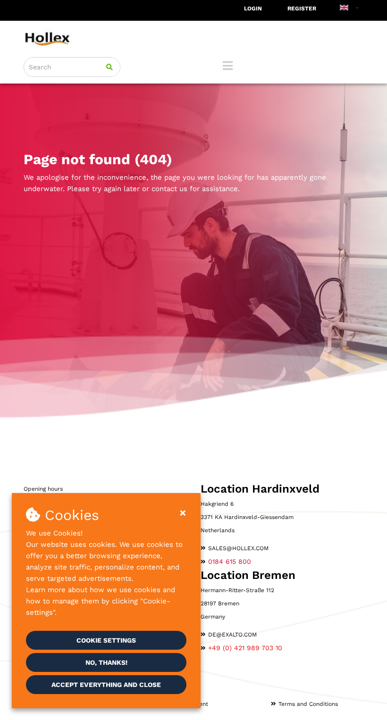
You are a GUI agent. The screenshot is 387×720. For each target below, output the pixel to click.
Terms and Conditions (308, 704)
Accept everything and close (106, 684)
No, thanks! (106, 662)
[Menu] (228, 65)
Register (301, 8)
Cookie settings (106, 640)
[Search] (109, 67)
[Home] (193, 38)
